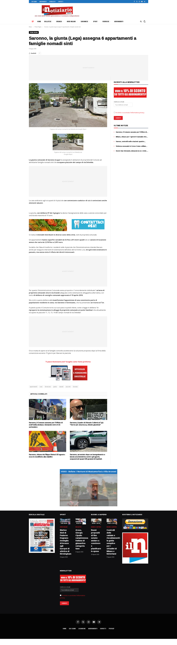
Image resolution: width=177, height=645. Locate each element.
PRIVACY (111, 629)
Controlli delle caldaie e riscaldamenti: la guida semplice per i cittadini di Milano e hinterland (112, 542)
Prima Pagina (34, 32)
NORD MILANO (71, 21)
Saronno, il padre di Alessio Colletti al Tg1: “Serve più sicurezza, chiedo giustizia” (87, 424)
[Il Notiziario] (56, 11)
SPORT (95, 21)
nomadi (61, 387)
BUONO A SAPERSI (96, 523)
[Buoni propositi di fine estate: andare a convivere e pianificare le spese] (96, 521)
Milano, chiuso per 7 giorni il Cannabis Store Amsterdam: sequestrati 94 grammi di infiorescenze (132, 137)
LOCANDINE (82, 629)
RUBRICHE (106, 21)
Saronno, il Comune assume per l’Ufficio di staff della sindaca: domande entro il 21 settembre (46, 425)
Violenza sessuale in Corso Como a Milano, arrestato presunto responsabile (131, 146)
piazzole (68, 387)
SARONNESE (84, 21)
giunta (55, 387)
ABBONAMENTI (43, 2)
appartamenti (33, 387)
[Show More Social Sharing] (39, 53)
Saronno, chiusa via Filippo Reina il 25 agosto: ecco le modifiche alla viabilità (47, 455)
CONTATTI (60, 2)
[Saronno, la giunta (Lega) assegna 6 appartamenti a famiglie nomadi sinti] (68, 105)
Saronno (75, 387)
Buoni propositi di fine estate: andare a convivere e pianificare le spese (96, 541)
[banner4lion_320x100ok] (48, 225)
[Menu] (33, 21)
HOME (39, 21)
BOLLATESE (47, 21)
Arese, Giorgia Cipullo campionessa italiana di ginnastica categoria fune (80, 539)
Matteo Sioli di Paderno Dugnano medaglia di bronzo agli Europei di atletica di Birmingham (65, 542)
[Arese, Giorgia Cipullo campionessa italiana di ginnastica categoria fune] (80, 521)
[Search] (141, 21)
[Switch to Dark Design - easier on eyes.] (144, 21)
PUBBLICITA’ (52, 2)
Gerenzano (48, 387)
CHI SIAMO (34, 2)
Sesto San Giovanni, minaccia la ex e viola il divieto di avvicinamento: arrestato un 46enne (132, 151)
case (41, 387)
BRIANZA (59, 21)
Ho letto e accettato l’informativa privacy (130, 113)
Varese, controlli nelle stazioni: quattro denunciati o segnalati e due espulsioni (130, 141)
